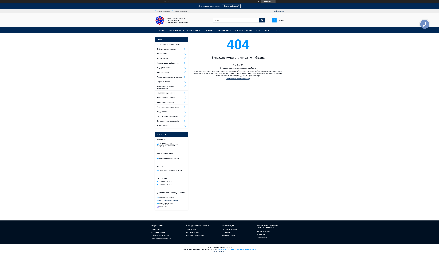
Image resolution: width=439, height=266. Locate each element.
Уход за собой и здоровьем (167, 116)
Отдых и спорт (163, 58)
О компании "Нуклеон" (230, 229)
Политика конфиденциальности (246, 249)
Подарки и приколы (164, 68)
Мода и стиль (162, 112)
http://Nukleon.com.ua (166, 197)
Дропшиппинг (191, 229)
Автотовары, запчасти (165, 102)
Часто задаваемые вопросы (161, 238)
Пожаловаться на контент (226, 249)
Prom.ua (229, 247)
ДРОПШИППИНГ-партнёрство (168, 44)
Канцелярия (162, 54)
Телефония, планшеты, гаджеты (169, 77)
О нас (258, 30)
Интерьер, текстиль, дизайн (168, 121)
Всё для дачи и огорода (166, 49)
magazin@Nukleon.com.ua (168, 200)
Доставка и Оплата (243, 30)
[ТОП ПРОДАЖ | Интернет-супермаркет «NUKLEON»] (160, 24)
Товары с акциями (263, 231)
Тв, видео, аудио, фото (166, 93)
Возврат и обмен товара (160, 235)
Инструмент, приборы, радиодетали (165, 87)
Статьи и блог (227, 232)
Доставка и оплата (158, 232)
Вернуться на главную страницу (238, 79)
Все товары (261, 234)
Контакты (209, 30)
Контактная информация (195, 235)
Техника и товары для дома (168, 107)
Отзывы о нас (224, 30)
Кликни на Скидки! (231, 6)
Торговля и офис (163, 82)
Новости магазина (228, 235)
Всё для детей (163, 72)
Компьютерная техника (166, 97)
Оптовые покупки (192, 232)
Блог (267, 30)
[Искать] (262, 20)
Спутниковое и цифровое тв (168, 63)
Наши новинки (194, 30)
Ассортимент (175, 30)
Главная (160, 30)
